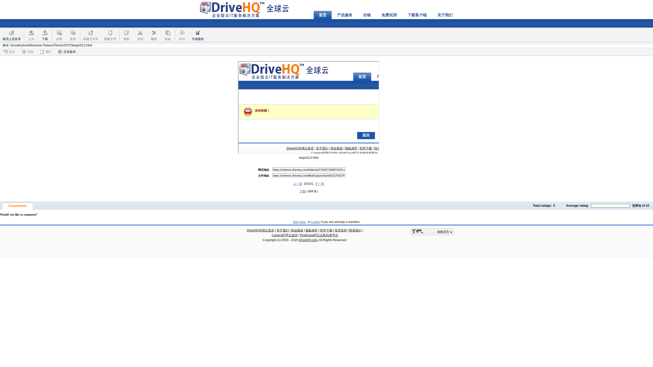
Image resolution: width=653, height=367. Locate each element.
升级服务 (198, 39)
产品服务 (345, 15)
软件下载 (326, 230)
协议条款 (297, 230)
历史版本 (70, 52)
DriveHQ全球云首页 (260, 230)
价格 (367, 15)
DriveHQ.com (308, 240)
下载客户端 (417, 15)
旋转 (12, 52)
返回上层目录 (12, 39)
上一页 (297, 184)
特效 (31, 52)
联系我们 (355, 230)
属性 (48, 52)
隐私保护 (312, 230)
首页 (322, 15)
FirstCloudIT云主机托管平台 (319, 235)
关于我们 (445, 15)
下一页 (319, 184)
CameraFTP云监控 (285, 235)
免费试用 (389, 15)
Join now (299, 222)
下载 (45, 39)
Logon (315, 222)
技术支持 (341, 230)
